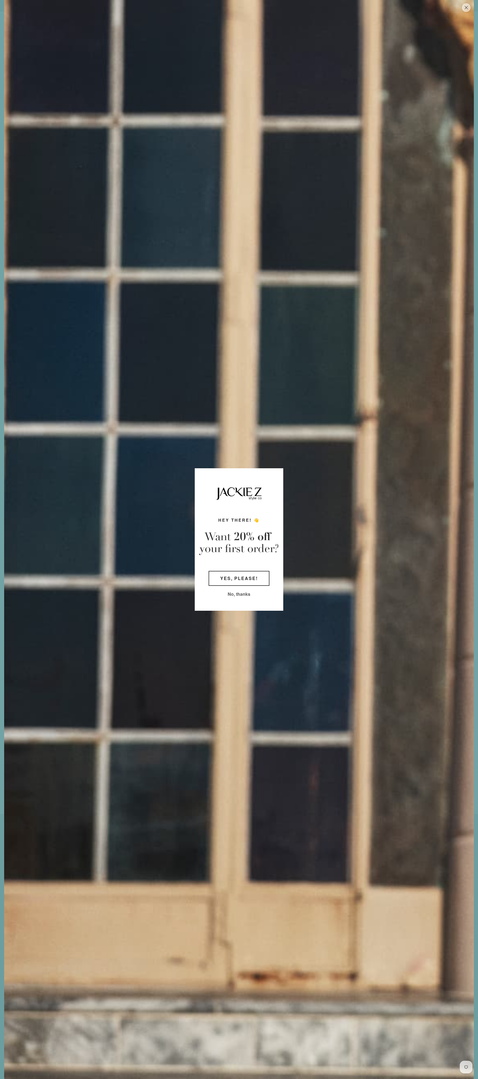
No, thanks (239, 594)
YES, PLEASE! (239, 578)
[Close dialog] (466, 7)
